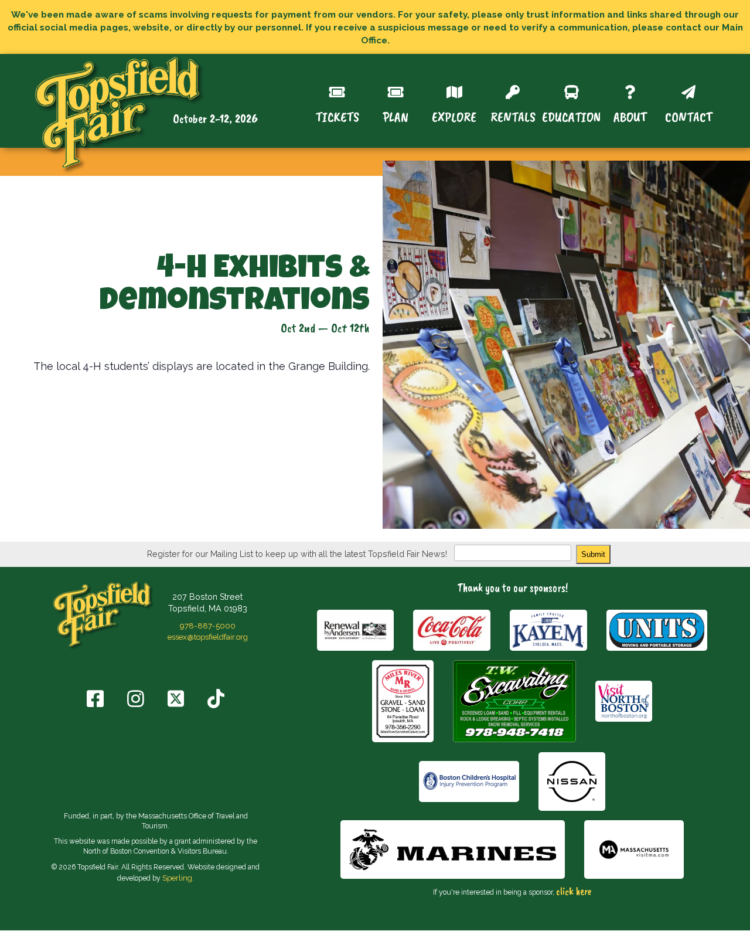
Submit (593, 554)
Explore (454, 116)
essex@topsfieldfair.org (208, 636)
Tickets (337, 116)
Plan (395, 116)
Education (571, 116)
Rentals (513, 116)
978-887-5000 (208, 625)
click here (573, 891)
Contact (688, 116)
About (630, 116)
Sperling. (178, 877)
